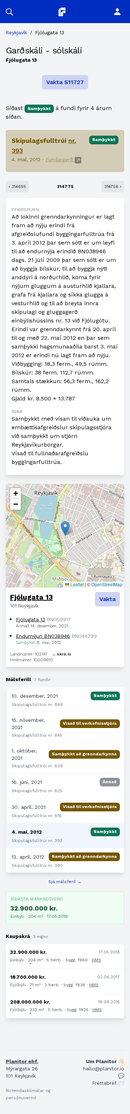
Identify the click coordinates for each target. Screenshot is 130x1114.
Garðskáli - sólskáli (44, 50)
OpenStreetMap (106, 584)
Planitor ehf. (22, 1061)
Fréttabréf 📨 (108, 1083)
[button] (9, 11)
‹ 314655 (17, 186)
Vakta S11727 (65, 82)
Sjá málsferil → (65, 881)
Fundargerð (60, 159)
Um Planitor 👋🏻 (105, 1061)
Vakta (107, 599)
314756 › (112, 186)
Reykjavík (16, 32)
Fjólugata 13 (31, 597)
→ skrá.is (61, 654)
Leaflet (76, 584)
